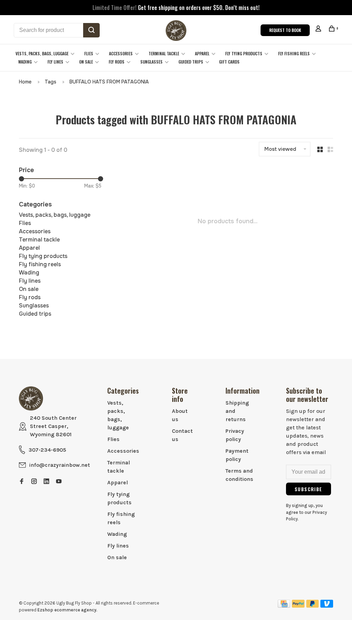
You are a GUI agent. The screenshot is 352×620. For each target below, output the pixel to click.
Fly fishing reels (294, 53)
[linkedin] (46, 481)
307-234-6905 (47, 450)
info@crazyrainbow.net (59, 465)
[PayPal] (298, 605)
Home (25, 82)
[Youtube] (59, 481)
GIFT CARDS (229, 62)
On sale (86, 62)
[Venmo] (326, 605)
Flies (88, 53)
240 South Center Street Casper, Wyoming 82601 (53, 426)
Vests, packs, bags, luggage (41, 53)
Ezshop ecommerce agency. (67, 609)
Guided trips (190, 62)
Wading (25, 62)
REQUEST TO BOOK (285, 30)
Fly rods (116, 62)
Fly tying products (243, 53)
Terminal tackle (163, 53)
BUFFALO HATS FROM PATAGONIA (109, 82)
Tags (50, 82)
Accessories (121, 53)
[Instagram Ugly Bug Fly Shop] (34, 481)
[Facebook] (21, 481)
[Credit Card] (284, 605)
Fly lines (55, 62)
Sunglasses (151, 62)
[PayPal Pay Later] (312, 605)
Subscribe (308, 489)
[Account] (319, 29)
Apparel (202, 53)
